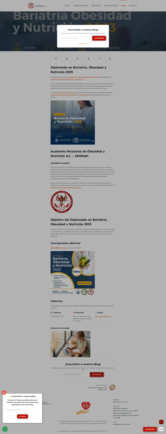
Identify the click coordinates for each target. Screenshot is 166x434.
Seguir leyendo (83, 43)
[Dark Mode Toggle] (161, 429)
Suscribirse (99, 38)
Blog (31, 405)
